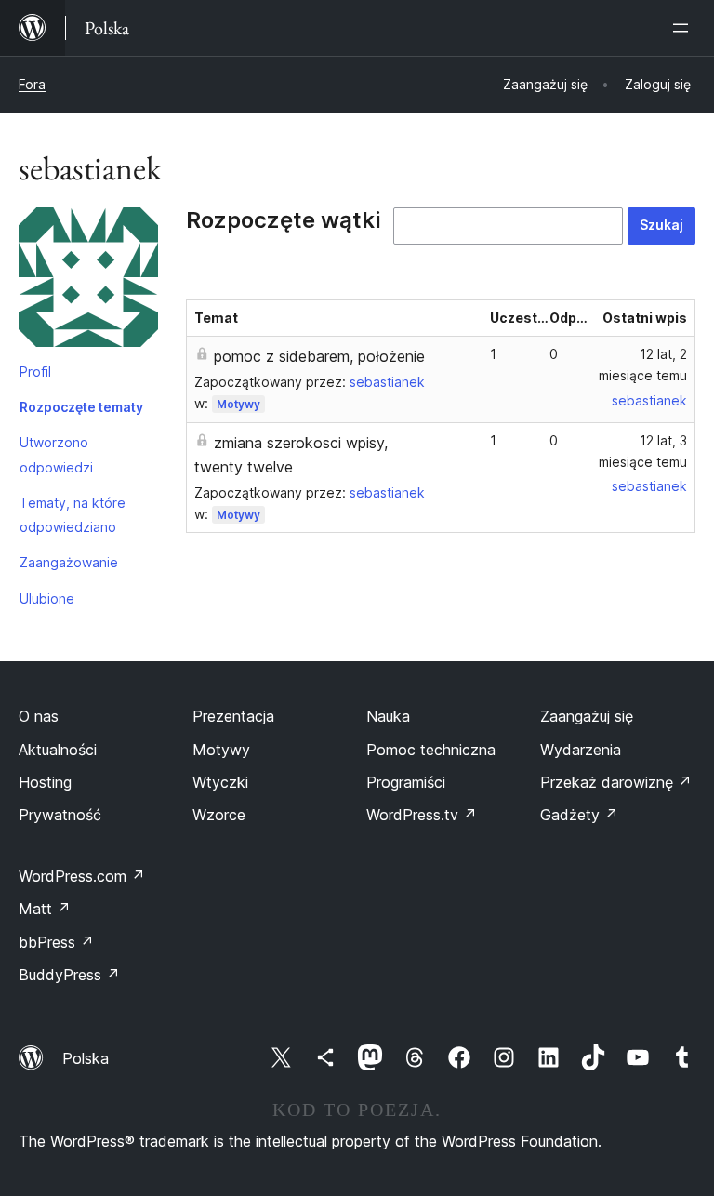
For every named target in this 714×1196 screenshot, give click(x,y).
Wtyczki (220, 782)
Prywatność (60, 814)
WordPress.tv (421, 814)
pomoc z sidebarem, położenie (319, 356)
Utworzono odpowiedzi (56, 454)
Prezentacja (233, 716)
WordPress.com (82, 876)
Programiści (405, 782)
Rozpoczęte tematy (81, 407)
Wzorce (218, 814)
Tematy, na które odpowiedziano (73, 515)
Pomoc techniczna (431, 749)
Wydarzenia (580, 749)
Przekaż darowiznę (616, 782)
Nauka (388, 716)
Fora (32, 84)
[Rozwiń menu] (684, 28)
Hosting (45, 782)
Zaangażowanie (69, 562)
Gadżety (579, 814)
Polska (85, 1058)
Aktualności (58, 749)
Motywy (238, 404)
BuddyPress (69, 974)
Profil (35, 371)
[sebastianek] (88, 280)
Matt (45, 908)
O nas (39, 716)
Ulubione (47, 598)
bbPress (56, 942)
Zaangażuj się (586, 716)
